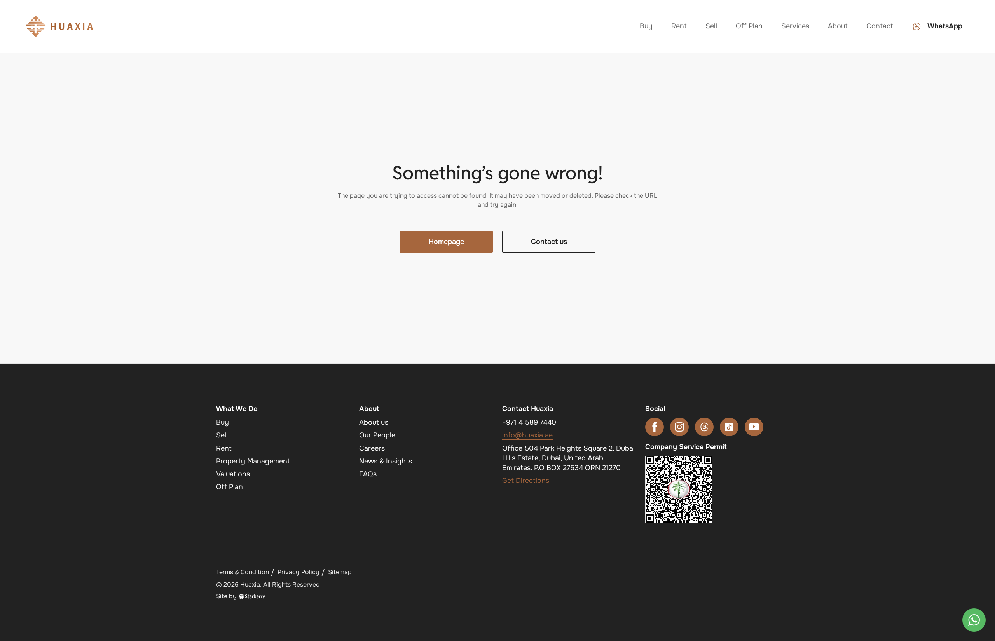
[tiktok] (729, 427)
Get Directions (525, 480)
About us (373, 422)
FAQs (368, 474)
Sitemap (340, 572)
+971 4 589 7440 (529, 422)
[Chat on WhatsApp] (974, 620)
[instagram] (679, 427)
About (838, 26)
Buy (646, 26)
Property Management (253, 461)
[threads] (704, 427)
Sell (711, 26)
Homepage (446, 241)
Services (795, 26)
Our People (377, 435)
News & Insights (385, 461)
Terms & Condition (242, 572)
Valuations (233, 474)
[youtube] (754, 427)
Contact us (549, 241)
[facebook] (654, 427)
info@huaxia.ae (527, 435)
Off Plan (749, 26)
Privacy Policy (298, 572)
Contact (879, 26)
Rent (679, 26)
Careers (372, 448)
